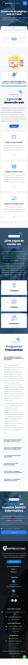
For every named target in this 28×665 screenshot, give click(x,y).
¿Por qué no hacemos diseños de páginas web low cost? (13, 440)
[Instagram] (15, 600)
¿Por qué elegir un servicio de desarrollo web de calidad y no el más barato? (14, 358)
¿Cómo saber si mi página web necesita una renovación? (13, 472)
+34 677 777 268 (14, 596)
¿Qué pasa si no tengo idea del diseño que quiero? (12, 479)
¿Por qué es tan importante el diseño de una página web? (13, 448)
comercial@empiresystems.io (14, 586)
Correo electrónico (14, 584)
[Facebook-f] (12, 600)
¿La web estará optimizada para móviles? (12, 456)
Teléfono (14, 594)
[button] (14, 358)
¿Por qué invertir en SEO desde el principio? (11, 464)
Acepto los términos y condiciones (11, 528)
